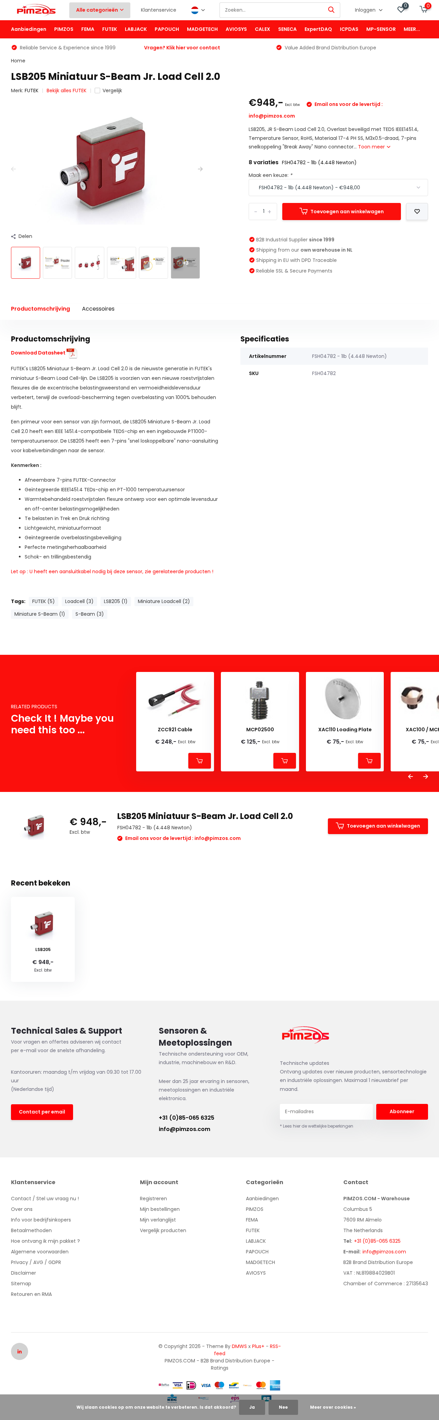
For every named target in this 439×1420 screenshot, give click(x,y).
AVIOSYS (236, 29)
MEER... (412, 29)
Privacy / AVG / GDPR (36, 1262)
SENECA (287, 29)
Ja (252, 1407)
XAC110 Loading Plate (345, 730)
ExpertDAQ (318, 29)
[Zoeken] (331, 10)
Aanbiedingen (28, 29)
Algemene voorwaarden (40, 1251)
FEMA (87, 29)
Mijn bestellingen (160, 1209)
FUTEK (109, 29)
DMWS (239, 1346)
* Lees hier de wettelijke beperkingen (316, 1126)
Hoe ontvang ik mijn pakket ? (45, 1241)
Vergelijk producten (163, 1230)
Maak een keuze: (270, 175)
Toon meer (372, 146)
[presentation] (13, 169)
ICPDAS (349, 29)
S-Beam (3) (89, 614)
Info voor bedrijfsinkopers (41, 1219)
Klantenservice (158, 10)
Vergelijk (112, 90)
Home (18, 60)
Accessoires (98, 309)
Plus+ (258, 1346)
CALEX (262, 29)
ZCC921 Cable (175, 730)
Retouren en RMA (31, 1294)
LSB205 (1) (116, 601)
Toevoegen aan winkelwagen (347, 211)
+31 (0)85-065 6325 (186, 1118)
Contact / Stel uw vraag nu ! (45, 1198)
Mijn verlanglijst (158, 1219)
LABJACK (136, 29)
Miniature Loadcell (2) (164, 601)
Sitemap (21, 1283)
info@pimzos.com (184, 1129)
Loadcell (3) (79, 601)
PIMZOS (63, 29)
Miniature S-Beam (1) (39, 614)
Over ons (22, 1209)
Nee (283, 1407)
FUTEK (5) (43, 601)
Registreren (153, 1198)
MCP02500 (260, 730)
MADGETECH (202, 29)
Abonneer (402, 1111)
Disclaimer (23, 1272)
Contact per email (42, 1111)
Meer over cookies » (333, 1407)
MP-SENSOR (381, 29)
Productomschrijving (40, 309)
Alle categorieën (97, 10)
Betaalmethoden (31, 1230)
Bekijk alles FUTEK (66, 90)
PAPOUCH (167, 29)
